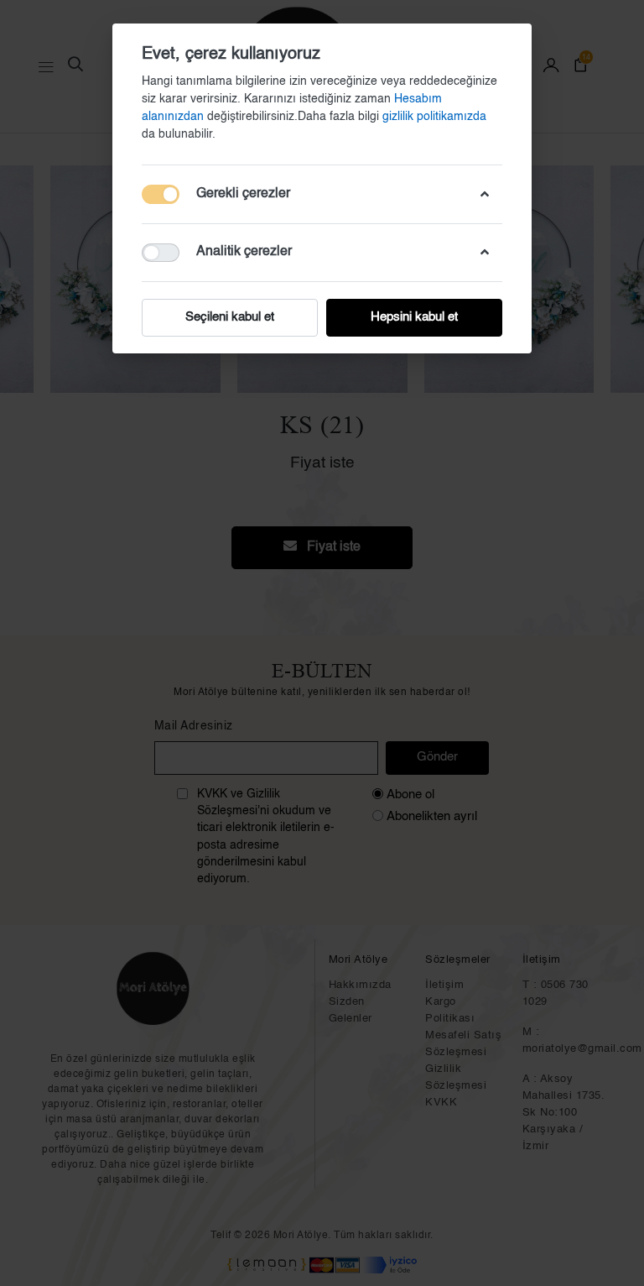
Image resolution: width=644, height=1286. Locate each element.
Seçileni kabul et (229, 317)
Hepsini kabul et (414, 317)
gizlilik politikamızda (434, 117)
